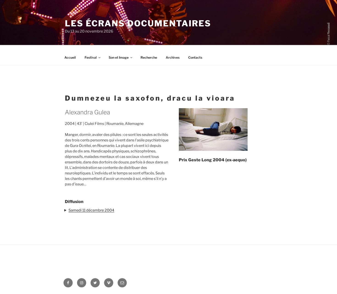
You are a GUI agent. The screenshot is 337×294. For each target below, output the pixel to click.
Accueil (70, 57)
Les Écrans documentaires (138, 23)
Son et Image (119, 57)
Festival (91, 57)
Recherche (149, 57)
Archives (173, 57)
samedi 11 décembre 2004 (91, 210)
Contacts (195, 57)
